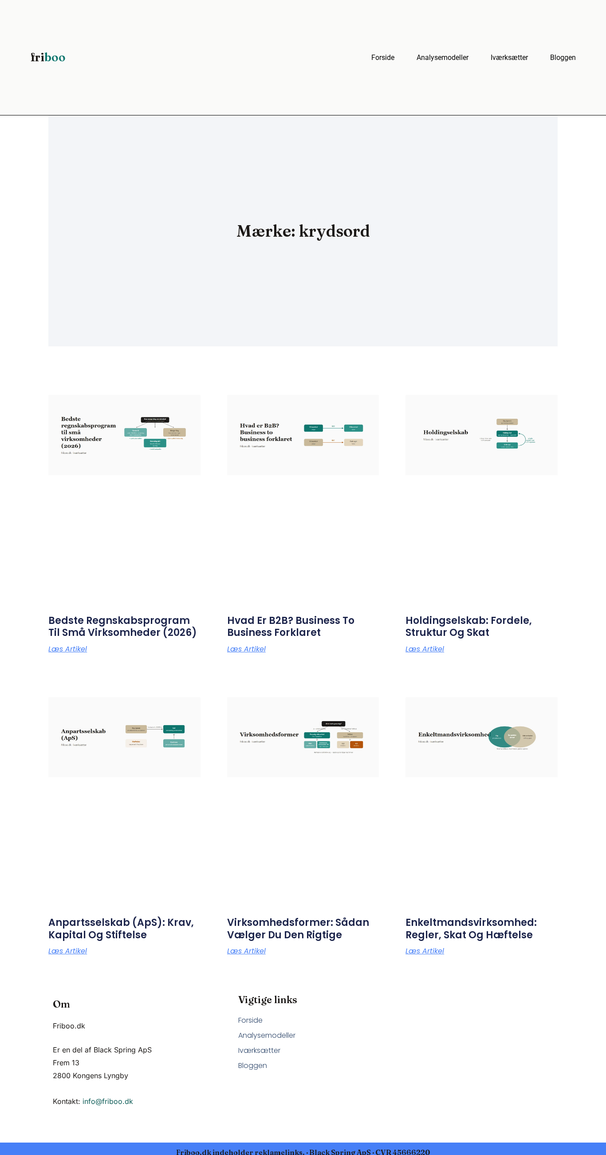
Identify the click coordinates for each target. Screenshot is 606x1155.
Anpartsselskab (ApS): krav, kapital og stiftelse (121, 929)
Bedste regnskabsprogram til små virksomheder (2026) (122, 627)
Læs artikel (67, 649)
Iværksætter (509, 57)
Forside (382, 57)
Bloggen (563, 57)
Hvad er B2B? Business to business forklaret (290, 627)
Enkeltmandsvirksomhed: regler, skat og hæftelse (471, 929)
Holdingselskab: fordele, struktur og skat (468, 627)
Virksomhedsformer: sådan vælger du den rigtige (298, 929)
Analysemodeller (442, 57)
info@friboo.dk (108, 1101)
